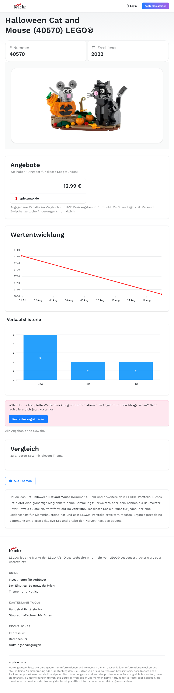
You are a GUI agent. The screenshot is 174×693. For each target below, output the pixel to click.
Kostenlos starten (155, 5)
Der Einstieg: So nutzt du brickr (32, 585)
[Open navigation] (8, 6)
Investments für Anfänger (27, 579)
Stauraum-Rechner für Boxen (30, 615)
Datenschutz (18, 639)
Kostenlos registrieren (28, 419)
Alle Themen (23, 480)
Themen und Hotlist (23, 591)
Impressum (17, 633)
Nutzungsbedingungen (25, 645)
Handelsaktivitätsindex (25, 609)
